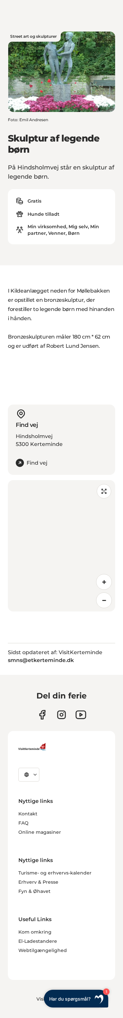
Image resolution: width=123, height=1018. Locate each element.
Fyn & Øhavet (34, 891)
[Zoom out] (104, 600)
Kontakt (27, 814)
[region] (61, 545)
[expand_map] (104, 491)
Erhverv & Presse (38, 882)
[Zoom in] (104, 582)
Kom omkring (34, 932)
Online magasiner (39, 832)
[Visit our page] (42, 714)
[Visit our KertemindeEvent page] (81, 714)
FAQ (23, 823)
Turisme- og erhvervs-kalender (55, 873)
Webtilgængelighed (42, 950)
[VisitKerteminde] (32, 747)
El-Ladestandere (37, 941)
